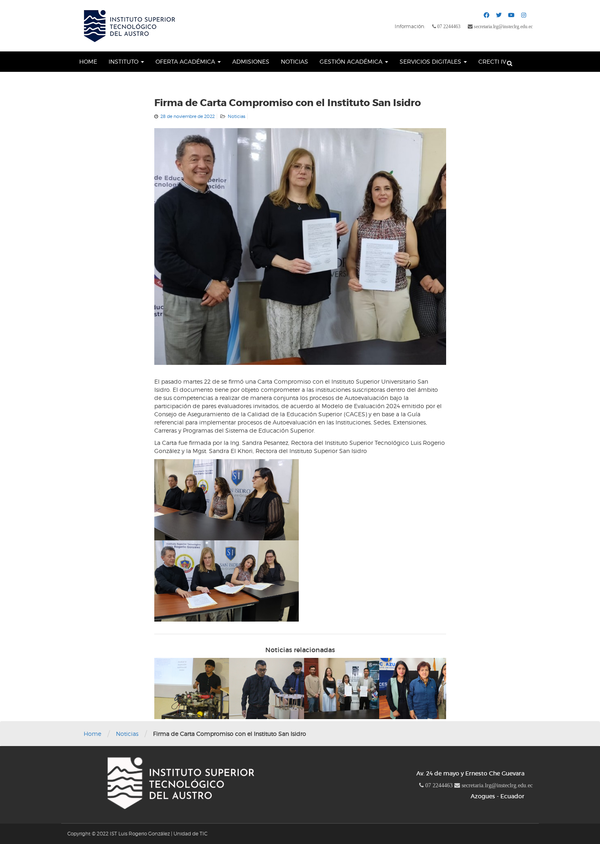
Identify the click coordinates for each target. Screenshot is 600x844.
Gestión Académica (352, 61)
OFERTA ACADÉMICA (186, 61)
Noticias (294, 61)
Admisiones (250, 61)
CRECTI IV (492, 61)
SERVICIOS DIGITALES (431, 61)
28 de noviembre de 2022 (187, 116)
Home (88, 61)
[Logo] (128, 25)
